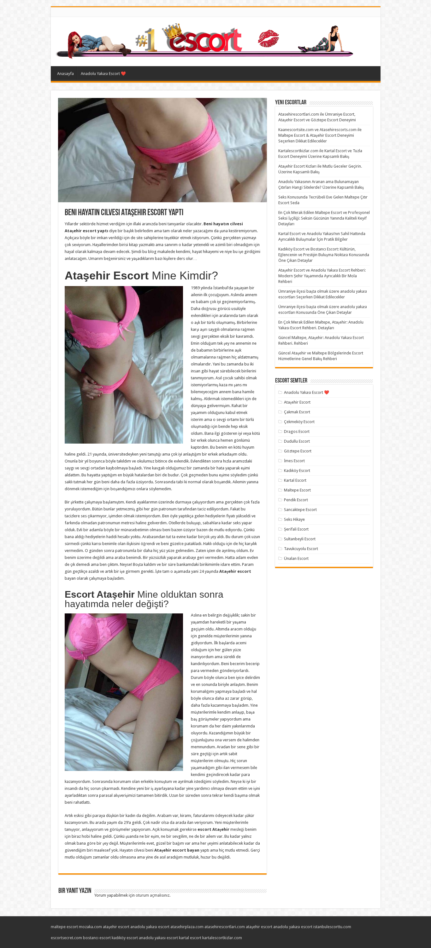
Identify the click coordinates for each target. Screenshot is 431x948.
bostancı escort (97, 937)
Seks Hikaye (294, 519)
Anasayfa (65, 73)
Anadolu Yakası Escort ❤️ (103, 73)
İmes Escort (294, 460)
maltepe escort (64, 926)
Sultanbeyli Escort (300, 539)
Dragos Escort (297, 431)
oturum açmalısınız (152, 895)
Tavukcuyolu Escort (301, 548)
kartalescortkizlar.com (222, 937)
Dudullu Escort (297, 441)
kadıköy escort (125, 937)
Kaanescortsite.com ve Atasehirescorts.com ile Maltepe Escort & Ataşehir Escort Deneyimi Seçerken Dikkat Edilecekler (320, 135)
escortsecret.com (66, 937)
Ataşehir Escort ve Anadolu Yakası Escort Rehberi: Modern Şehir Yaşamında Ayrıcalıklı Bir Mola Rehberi (322, 276)
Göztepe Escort (297, 451)
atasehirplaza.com (187, 926)
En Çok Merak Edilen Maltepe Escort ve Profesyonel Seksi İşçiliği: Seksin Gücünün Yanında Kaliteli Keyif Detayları (324, 218)
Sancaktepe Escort (300, 509)
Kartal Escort (295, 480)
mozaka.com (90, 926)
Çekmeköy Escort (299, 421)
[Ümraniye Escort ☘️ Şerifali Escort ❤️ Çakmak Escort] (206, 40)
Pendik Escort (296, 499)
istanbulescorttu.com (332, 926)
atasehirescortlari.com (224, 926)
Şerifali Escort (296, 529)
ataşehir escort (116, 926)
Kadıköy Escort (297, 470)
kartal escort (190, 937)
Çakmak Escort (297, 412)
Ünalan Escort (296, 558)
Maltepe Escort (297, 490)
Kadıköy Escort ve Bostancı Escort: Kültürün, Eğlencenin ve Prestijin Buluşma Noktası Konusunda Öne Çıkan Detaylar (323, 255)
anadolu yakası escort (149, 926)
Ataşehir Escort (297, 402)
